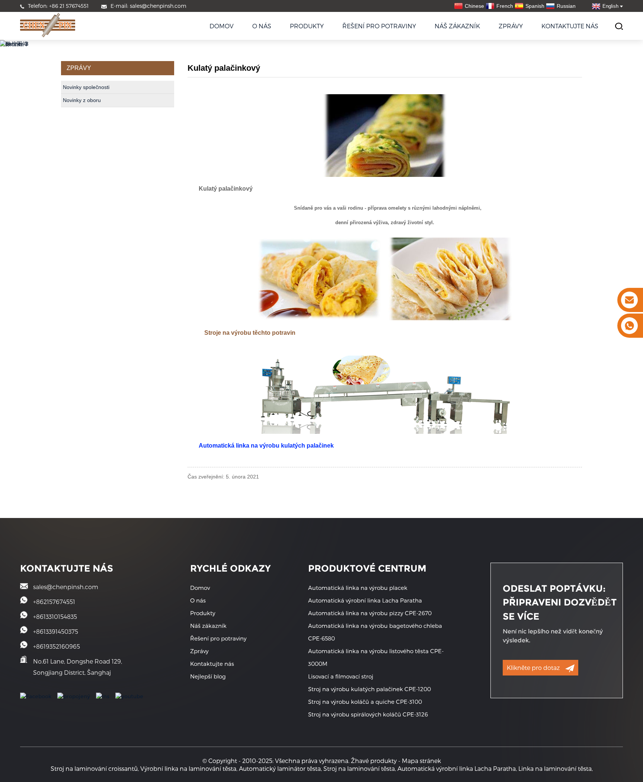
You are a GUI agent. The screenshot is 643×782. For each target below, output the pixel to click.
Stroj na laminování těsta (359, 768)
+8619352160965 (56, 646)
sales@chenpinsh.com (65, 586)
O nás (261, 25)
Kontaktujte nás (569, 25)
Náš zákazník (457, 25)
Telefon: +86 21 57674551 (58, 6)
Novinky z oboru (82, 100)
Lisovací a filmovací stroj (340, 676)
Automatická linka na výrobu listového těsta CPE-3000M (376, 657)
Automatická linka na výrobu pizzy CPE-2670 (370, 613)
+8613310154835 (55, 616)
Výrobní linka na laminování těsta (188, 768)
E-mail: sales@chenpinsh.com (148, 6)
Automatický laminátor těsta (280, 768)
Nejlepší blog (208, 676)
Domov (221, 25)
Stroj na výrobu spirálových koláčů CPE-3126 (368, 714)
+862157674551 (54, 601)
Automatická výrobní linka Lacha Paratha (365, 600)
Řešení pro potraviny (379, 25)
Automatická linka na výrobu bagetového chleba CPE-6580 (375, 632)
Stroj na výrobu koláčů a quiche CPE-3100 (365, 701)
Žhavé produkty (374, 760)
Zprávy (511, 25)
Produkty (307, 25)
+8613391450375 (55, 631)
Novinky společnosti (86, 87)
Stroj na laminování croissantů (94, 768)
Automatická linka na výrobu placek (357, 587)
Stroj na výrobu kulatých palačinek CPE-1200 (369, 689)
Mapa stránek (421, 760)
